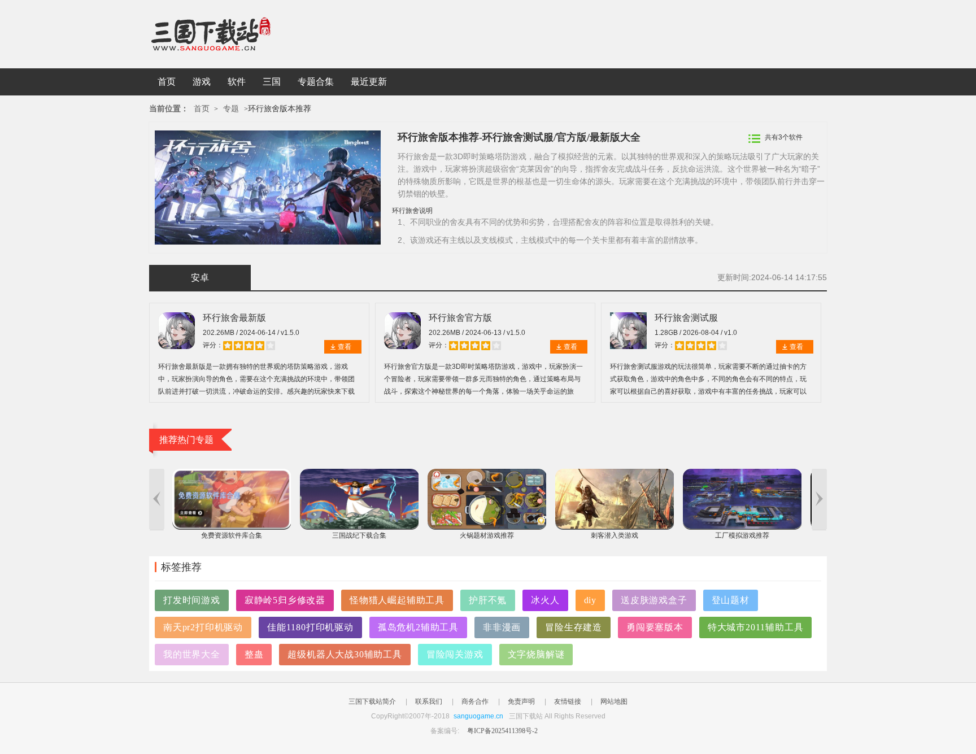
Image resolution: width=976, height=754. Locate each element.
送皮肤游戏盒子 (654, 600)
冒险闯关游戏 (454, 654)
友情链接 (567, 701)
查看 (344, 347)
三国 (272, 81)
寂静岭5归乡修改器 (285, 600)
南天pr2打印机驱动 (203, 627)
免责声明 (521, 701)
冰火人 (545, 600)
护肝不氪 (488, 600)
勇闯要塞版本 (654, 627)
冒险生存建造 (573, 627)
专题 (231, 108)
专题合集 (316, 81)
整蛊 (254, 654)
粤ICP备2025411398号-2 (502, 731)
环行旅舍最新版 (234, 317)
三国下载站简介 (372, 701)
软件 (237, 81)
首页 (167, 81)
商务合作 (475, 701)
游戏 (202, 81)
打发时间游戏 (191, 600)
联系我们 (428, 701)
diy (590, 600)
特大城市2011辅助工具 (756, 627)
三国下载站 (228, 34)
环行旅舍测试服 (686, 317)
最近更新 (369, 81)
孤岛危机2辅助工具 (418, 627)
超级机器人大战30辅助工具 (344, 654)
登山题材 (731, 600)
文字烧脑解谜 (536, 654)
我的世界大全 (191, 654)
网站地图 (614, 701)
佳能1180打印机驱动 (310, 627)
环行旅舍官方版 (460, 317)
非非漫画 (502, 627)
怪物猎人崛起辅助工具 (397, 600)
